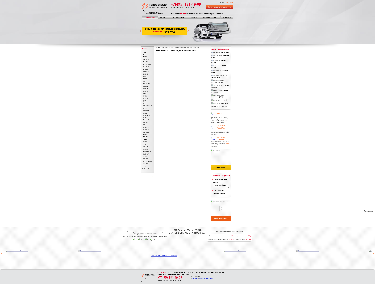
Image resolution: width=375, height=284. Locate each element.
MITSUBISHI (147, 120)
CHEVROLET (147, 64)
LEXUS (145, 108)
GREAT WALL (147, 84)
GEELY (145, 81)
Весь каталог (147, 169)
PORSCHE (146, 132)
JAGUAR (145, 98)
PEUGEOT (146, 127)
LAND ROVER (147, 106)
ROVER (145, 137)
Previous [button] (1, 253)
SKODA (145, 147)
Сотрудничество (178, 17)
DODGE (145, 74)
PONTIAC (146, 129)
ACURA (145, 52)
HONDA (145, 86)
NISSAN (145, 122)
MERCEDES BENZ (146, 116)
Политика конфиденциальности (169, 274)
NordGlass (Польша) (217, 82)
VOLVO (145, 164)
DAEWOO (146, 71)
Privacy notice (370, 211)
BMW (145, 57)
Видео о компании (221, 218)
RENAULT (146, 134)
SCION (145, 142)
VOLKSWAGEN (147, 161)
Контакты (227, 17)
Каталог (158, 47)
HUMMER (146, 89)
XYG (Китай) (223, 100)
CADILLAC (146, 59)
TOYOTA (146, 159)
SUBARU (146, 154)
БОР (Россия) (224, 103)
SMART (145, 149)
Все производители (219, 106)
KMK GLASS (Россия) (219, 76)
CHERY (145, 62)
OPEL (145, 125)
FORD (145, 79)
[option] (42, 251)
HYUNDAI (146, 91)
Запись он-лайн (209, 17)
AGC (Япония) (225, 52)
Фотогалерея (220, 167)
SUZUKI (145, 156)
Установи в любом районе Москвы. (210, 13)
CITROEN (146, 69)
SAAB (145, 139)
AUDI (144, 54)
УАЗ (144, 166)
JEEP (144, 101)
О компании (150, 17)
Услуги (194, 17)
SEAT (144, 144)
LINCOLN (146, 111)
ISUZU (145, 96)
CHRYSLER (146, 67)
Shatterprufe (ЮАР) (217, 97)
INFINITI (145, 93)
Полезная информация (216, 272)
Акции (162, 17)
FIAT (144, 76)
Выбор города (229, 3)
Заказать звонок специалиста (219, 7)
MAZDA (145, 113)
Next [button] (374, 253)
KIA (144, 103)
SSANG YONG (147, 151)
